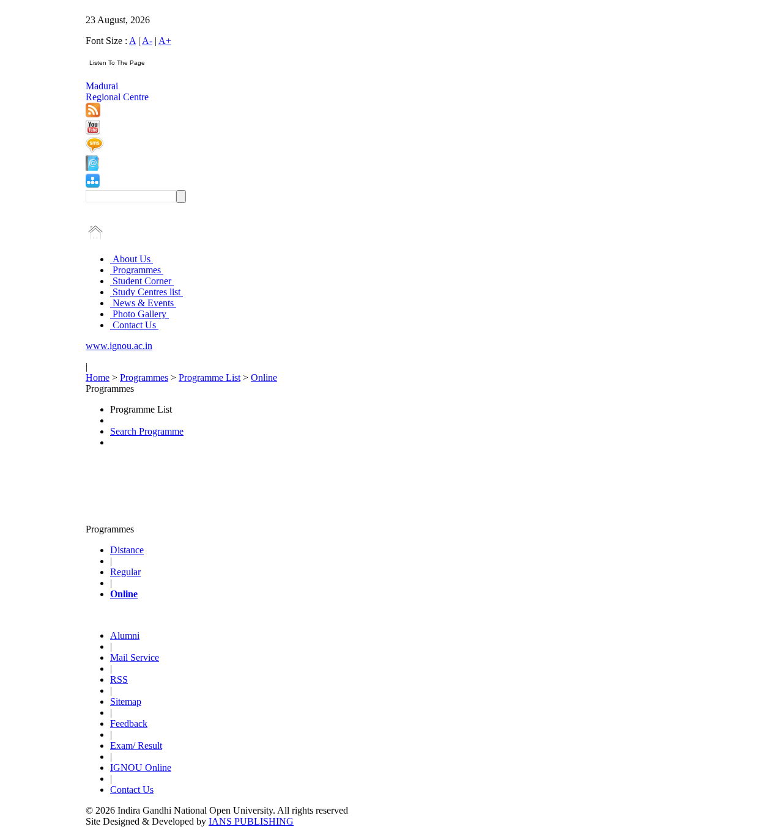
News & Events (143, 303)
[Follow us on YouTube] (93, 131)
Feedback (128, 723)
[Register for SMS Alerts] (94, 149)
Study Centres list (146, 292)
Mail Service (134, 657)
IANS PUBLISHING (251, 821)
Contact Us (134, 325)
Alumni (124, 635)
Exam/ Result (136, 745)
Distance (127, 550)
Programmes (136, 270)
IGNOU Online (140, 767)
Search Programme (147, 431)
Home (97, 377)
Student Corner (142, 281)
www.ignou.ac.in (119, 346)
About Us (131, 259)
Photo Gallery (139, 314)
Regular (125, 572)
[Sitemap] (93, 184)
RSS (119, 679)
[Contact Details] (92, 168)
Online (264, 377)
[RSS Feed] (93, 114)
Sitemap (125, 701)
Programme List (209, 377)
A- (147, 40)
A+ (164, 40)
